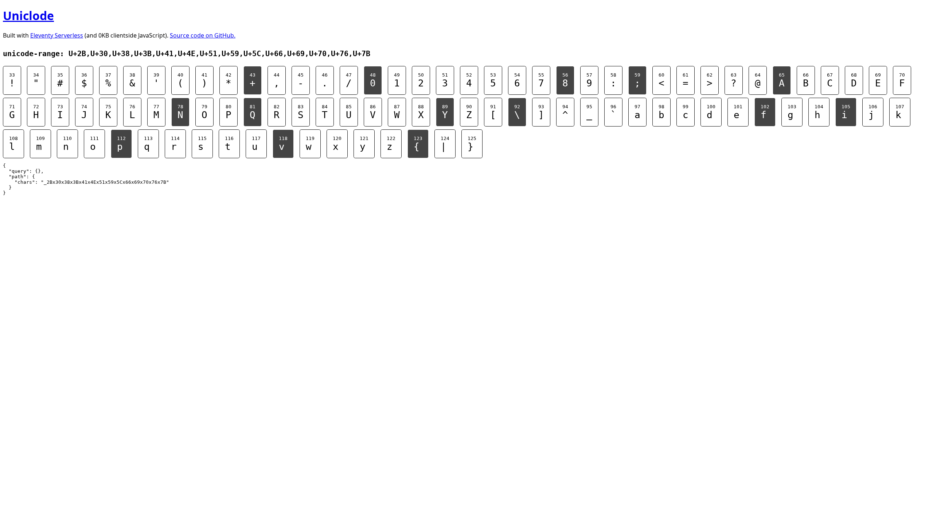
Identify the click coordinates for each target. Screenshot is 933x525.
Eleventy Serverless (56, 35)
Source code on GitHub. (202, 35)
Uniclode (28, 15)
